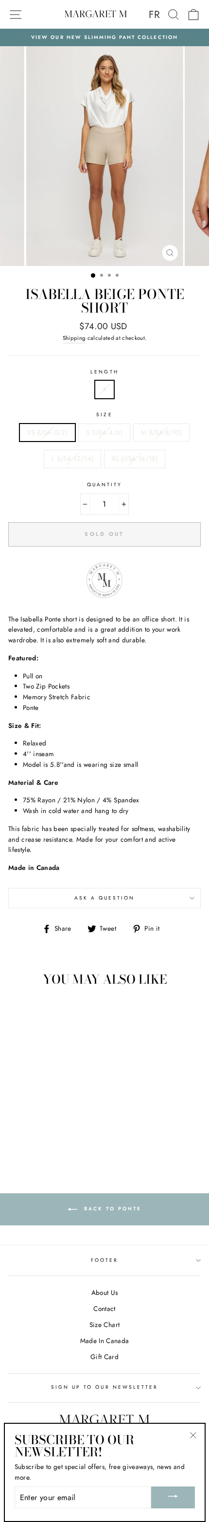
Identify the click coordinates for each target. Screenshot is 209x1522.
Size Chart (104, 1324)
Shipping (74, 338)
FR (154, 14)
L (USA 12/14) (72, 458)
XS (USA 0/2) (47, 432)
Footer (104, 1260)
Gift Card (104, 1357)
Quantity (104, 484)
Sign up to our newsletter (104, 1387)
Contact (104, 1308)
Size (104, 414)
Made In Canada (104, 1340)
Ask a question (104, 898)
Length (104, 371)
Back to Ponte (111, 1209)
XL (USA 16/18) (134, 458)
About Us (104, 1292)
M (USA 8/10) (161, 432)
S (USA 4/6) (104, 432)
